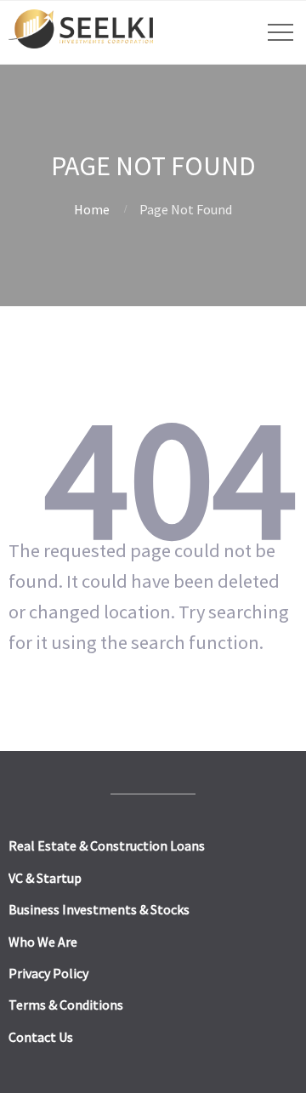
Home (92, 209)
